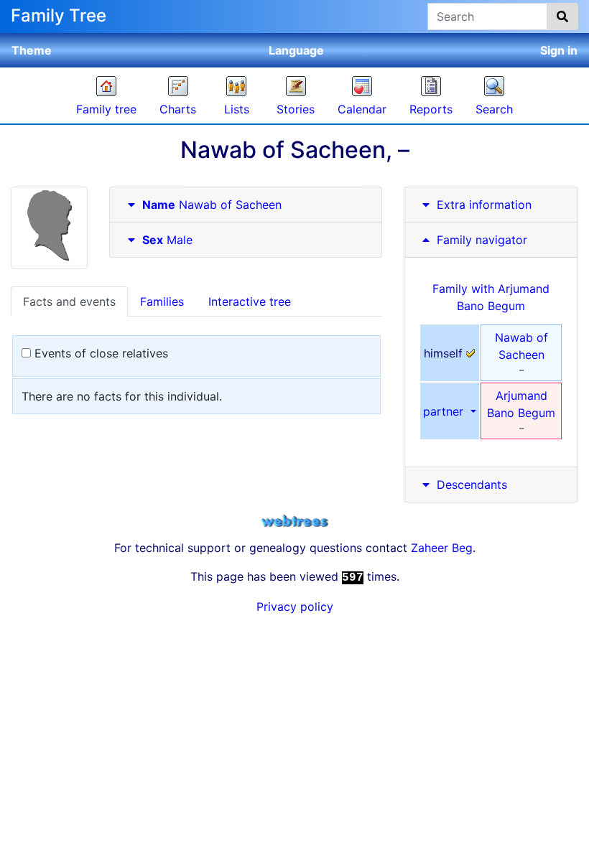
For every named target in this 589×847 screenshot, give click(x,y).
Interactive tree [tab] (249, 301)
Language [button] (296, 50)
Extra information (484, 204)
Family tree (106, 109)
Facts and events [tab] (69, 301)
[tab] (245, 205)
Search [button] (494, 109)
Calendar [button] (362, 109)
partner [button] (445, 411)
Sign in (559, 50)
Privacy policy (294, 606)
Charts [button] (177, 109)
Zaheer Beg (442, 548)
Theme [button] (31, 50)
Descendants (472, 484)
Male (167, 240)
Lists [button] (236, 109)
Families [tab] (162, 301)
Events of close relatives (99, 353)
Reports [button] (431, 109)
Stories (296, 109)
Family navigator (480, 240)
